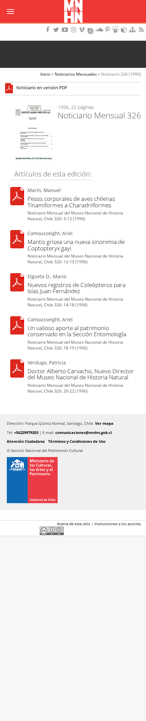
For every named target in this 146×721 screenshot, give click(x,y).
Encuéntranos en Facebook (49, 29)
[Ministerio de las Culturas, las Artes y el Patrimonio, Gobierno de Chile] (73, 480)
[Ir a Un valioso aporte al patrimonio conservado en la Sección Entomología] (17, 326)
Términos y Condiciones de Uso (77, 441)
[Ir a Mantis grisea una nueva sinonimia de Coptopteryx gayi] (17, 240)
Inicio (45, 74)
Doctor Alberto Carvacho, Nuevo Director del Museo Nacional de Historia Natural (81, 374)
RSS (142, 29)
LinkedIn (32, 525)
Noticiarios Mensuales (76, 74)
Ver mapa (104, 423)
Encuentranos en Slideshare (116, 29)
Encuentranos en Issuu (91, 30)
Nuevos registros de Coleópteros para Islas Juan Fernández (77, 288)
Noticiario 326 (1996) (121, 74)
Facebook (9, 525)
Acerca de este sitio (73, 523)
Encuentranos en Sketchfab (125, 29)
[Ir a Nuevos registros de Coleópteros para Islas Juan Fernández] (17, 283)
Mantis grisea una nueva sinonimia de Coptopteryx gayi (76, 245)
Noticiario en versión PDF (41, 88)
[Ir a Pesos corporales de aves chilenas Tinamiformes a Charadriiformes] (17, 197)
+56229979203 (26, 432)
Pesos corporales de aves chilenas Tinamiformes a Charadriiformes (71, 202)
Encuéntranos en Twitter (57, 29)
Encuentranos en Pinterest (108, 29)
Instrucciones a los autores (117, 523)
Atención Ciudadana (26, 441)
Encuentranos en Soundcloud (99, 29)
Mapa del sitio (133, 29)
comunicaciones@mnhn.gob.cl (83, 432)
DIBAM (73, 25)
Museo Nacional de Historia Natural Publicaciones (73, 12)
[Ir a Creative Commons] (52, 530)
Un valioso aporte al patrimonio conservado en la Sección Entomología (77, 331)
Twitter (21, 525)
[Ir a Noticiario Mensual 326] (10, 88)
